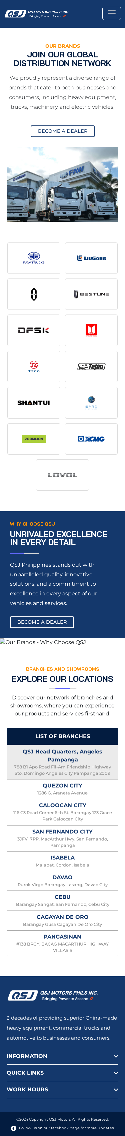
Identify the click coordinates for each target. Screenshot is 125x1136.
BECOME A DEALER (62, 131)
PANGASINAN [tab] (62, 943)
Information (27, 1056)
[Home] (39, 13)
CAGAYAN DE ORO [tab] (62, 920)
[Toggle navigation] (111, 13)
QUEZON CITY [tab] (62, 788)
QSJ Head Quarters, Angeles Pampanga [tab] (62, 762)
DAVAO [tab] (63, 880)
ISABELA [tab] (62, 861)
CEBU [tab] (62, 900)
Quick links (25, 1073)
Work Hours (27, 1089)
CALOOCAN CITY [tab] (62, 811)
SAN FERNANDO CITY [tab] (62, 838)
